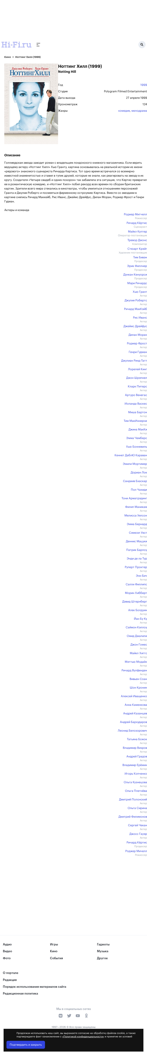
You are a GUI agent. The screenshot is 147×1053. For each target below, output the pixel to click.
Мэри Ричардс (137, 283)
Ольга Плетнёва (136, 790)
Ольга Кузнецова (135, 782)
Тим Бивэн (140, 257)
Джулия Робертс (136, 300)
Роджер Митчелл (135, 214)
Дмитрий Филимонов (132, 816)
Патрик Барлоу (136, 550)
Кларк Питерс (137, 386)
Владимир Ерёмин (134, 765)
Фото (7, 958)
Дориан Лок (139, 472)
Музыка (102, 951)
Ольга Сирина (137, 808)
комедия (124, 110)
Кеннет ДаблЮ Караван (131, 455)
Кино (7, 57)
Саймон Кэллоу (136, 627)
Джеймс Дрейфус (135, 326)
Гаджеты (103, 944)
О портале (10, 972)
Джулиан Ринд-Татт (134, 360)
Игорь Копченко (136, 773)
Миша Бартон (137, 412)
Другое (102, 958)
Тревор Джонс (137, 240)
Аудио (7, 944)
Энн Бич (141, 575)
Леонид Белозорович (132, 730)
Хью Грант (140, 291)
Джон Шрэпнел (136, 377)
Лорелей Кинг (137, 369)
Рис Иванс (140, 317)
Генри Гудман (138, 352)
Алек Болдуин (137, 610)
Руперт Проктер (136, 567)
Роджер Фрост (137, 343)
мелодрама (139, 110)
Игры (54, 944)
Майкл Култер (137, 231)
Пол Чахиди (139, 489)
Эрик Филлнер (137, 266)
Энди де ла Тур (137, 558)
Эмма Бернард (137, 524)
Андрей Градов (136, 756)
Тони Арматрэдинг (134, 498)
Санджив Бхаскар (135, 481)
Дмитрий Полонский (133, 799)
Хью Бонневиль (136, 446)
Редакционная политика (20, 993)
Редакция (10, 979)
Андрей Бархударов (133, 722)
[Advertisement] (75, 888)
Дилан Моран (138, 334)
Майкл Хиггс (138, 653)
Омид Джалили (137, 636)
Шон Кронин (138, 687)
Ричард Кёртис (137, 223)
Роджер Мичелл (136, 851)
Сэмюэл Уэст (138, 532)
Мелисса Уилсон (135, 515)
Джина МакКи (138, 429)
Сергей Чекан (137, 825)
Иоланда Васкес (136, 403)
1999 (143, 85)
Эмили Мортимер (135, 464)
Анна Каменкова (136, 704)
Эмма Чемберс (136, 438)
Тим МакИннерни (135, 420)
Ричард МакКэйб (135, 309)
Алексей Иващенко (134, 696)
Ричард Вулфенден (134, 670)
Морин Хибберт (136, 593)
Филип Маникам (136, 507)
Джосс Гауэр (138, 834)
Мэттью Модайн (136, 661)
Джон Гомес (139, 644)
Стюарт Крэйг (137, 248)
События (56, 958)
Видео (7, 951)
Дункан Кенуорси (135, 274)
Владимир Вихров (135, 747)
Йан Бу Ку (140, 618)
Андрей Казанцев (135, 713)
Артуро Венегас (136, 395)
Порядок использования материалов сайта (34, 986)
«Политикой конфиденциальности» (83, 1036)
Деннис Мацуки (136, 541)
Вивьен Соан (138, 679)
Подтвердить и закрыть (26, 1044)
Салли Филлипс (136, 584)
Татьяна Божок (137, 739)
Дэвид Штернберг (134, 601)
